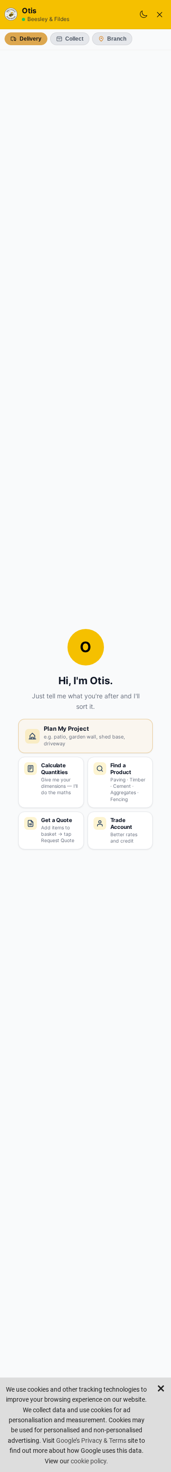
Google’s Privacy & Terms (91, 1440)
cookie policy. (89, 1461)
